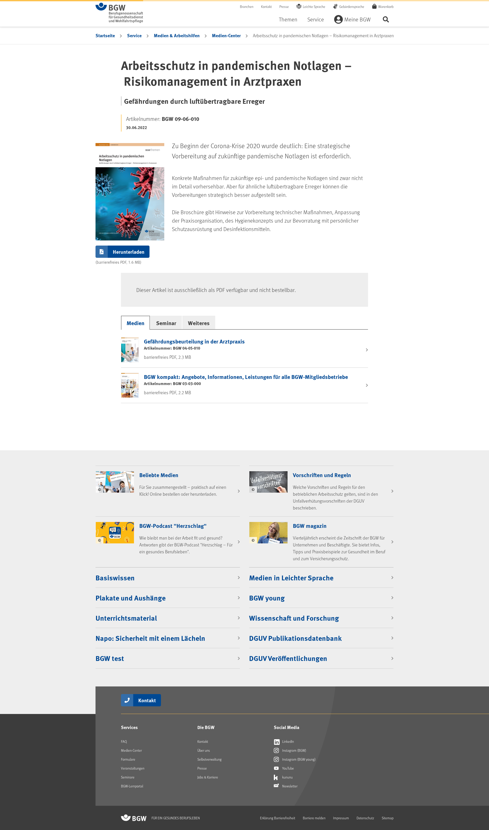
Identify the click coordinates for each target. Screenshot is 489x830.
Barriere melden (314, 817)
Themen (288, 19)
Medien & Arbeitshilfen (177, 35)
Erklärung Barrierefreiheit (277, 817)
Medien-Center (226, 35)
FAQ (124, 741)
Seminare (127, 777)
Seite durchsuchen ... (385, 19)
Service (315, 19)
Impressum (341, 817)
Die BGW (205, 727)
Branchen (246, 6)
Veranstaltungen (132, 768)
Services (129, 727)
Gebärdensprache (351, 6)
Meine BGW (357, 19)
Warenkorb (385, 6)
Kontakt (266, 6)
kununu (287, 777)
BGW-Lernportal (132, 786)
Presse (284, 6)
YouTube (287, 768)
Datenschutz (365, 817)
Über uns (203, 750)
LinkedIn (287, 741)
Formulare (128, 759)
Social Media (286, 727)
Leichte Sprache (314, 6)
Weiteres (199, 323)
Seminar (166, 323)
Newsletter (289, 786)
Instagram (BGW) (293, 750)
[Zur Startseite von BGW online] (119, 13)
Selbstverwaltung (209, 759)
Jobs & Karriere (207, 777)
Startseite (105, 35)
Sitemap (387, 817)
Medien (135, 323)
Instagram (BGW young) (298, 759)
